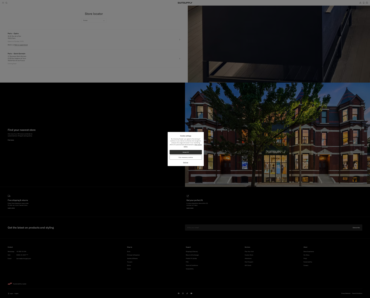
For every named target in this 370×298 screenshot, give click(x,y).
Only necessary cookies (186, 157)
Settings (185, 162)
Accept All (186, 152)
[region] (186, 149)
